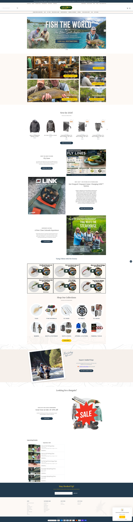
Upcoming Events (44, 3)
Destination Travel (38, 3)
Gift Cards (96, 12)
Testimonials (55, 3)
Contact (97, 3)
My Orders (45, 504)
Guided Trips (29, 3)
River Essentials (64, 12)
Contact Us (79, 504)
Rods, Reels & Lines (55, 12)
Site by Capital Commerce (71, 518)
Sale (92, 12)
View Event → (43, 450)
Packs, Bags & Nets (86, 12)
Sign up (75, 493)
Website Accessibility (46, 509)
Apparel (79, 12)
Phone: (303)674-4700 (103, 3)
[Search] (17, 8)
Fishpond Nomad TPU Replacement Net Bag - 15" (82, 136)
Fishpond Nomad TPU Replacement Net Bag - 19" (66, 136)
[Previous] (26, 129)
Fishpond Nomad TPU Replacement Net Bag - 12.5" (98, 136)
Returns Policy (46, 506)
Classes (33, 3)
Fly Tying (49, 12)
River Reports (50, 3)
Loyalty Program (83, 3)
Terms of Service (46, 510)
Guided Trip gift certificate (83, 366)
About (94, 3)
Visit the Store (62, 504)
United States (51, 520)
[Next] (107, 129)
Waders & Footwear (72, 12)
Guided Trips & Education (38, 12)
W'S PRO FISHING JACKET (50, 135)
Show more (66, 340)
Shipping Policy (46, 505)
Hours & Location (89, 3)
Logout (45, 511)
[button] (131, 261)
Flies (45, 12)
